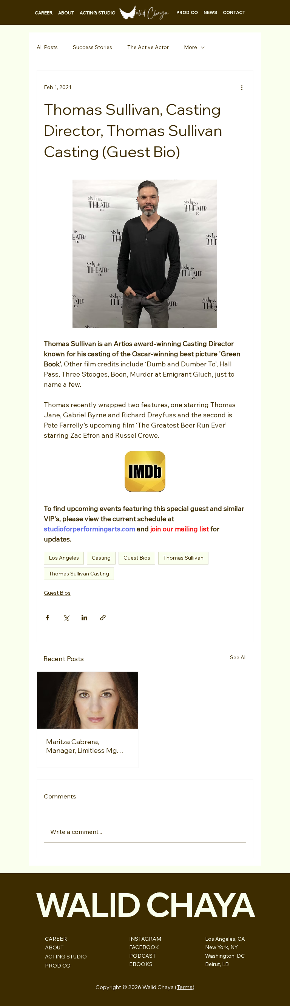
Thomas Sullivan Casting (79, 573)
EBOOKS (141, 964)
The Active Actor (148, 47)
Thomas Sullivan (183, 557)
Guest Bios (136, 557)
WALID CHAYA (145, 904)
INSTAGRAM (145, 938)
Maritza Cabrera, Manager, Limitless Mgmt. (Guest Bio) (86, 746)
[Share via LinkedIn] (84, 617)
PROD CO (58, 965)
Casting (101, 557)
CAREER (56, 938)
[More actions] (241, 87)
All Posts (47, 47)
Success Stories (92, 47)
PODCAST (142, 955)
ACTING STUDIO (66, 956)
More (190, 47)
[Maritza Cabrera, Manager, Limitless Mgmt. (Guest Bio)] (87, 700)
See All (238, 657)
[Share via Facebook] (47, 617)
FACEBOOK (144, 947)
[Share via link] (102, 617)
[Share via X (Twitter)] (65, 617)
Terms (185, 987)
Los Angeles (64, 557)
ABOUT (54, 947)
